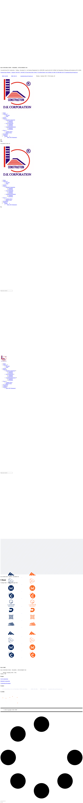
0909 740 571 (14, 76)
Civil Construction (4, 678)
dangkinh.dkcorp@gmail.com (26, 76)
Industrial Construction (5, 681)
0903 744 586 (5, 76)
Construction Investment (6, 683)
